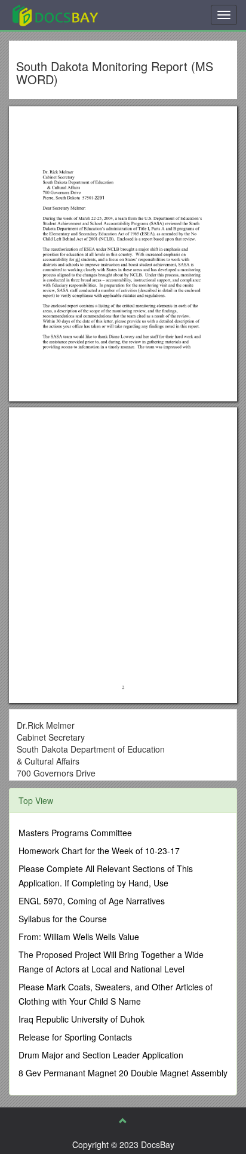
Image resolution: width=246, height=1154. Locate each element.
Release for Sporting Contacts (75, 1037)
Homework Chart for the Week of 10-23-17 (99, 851)
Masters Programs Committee (75, 833)
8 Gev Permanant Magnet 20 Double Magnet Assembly (123, 1073)
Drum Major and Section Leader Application (101, 1055)
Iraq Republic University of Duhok (81, 1019)
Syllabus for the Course (63, 919)
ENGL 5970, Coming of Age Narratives (92, 901)
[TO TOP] (123, 1121)
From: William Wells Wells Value (79, 937)
